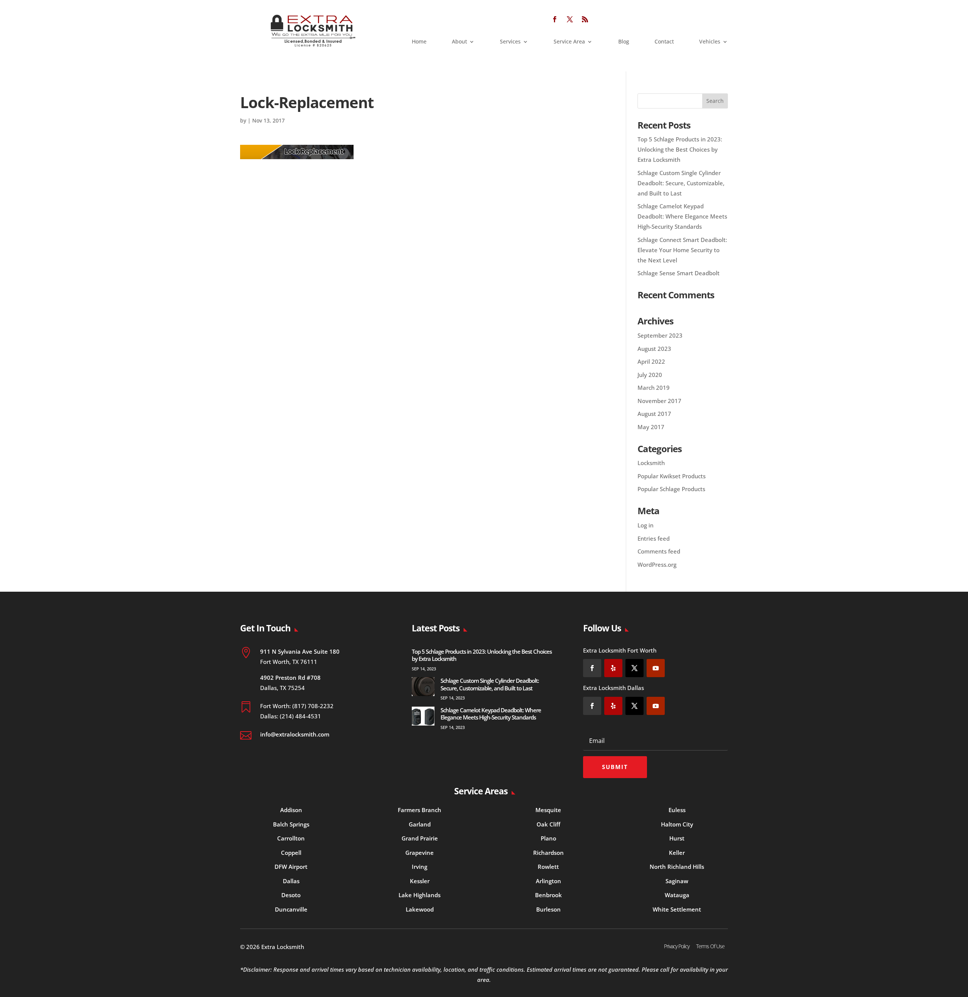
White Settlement (677, 909)
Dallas (291, 881)
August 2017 (654, 413)
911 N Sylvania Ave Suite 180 (300, 651)
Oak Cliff (548, 824)
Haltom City (677, 824)
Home (419, 42)
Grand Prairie (420, 838)
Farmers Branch (419, 810)
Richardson (548, 852)
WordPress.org (657, 564)
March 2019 (654, 387)
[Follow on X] (570, 19)
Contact (664, 42)
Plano (548, 838)
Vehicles (709, 42)
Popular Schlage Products (671, 489)
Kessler (420, 881)
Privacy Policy (676, 946)
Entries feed (654, 538)
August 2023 (654, 348)
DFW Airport (291, 866)
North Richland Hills (677, 866)
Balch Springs (291, 824)
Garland (420, 824)
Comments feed (659, 551)
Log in (645, 525)
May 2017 (651, 427)
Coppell (291, 852)
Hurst (676, 838)
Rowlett (548, 866)
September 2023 (660, 335)
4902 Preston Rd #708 (290, 677)
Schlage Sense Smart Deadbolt (679, 273)
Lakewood (420, 909)
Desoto (291, 895)
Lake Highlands (420, 895)
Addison (291, 810)
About (459, 42)
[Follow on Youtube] (656, 668)
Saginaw (677, 881)
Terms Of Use (710, 946)
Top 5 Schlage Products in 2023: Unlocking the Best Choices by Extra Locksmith (680, 149)
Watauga (677, 895)
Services (510, 42)
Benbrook (548, 895)
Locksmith (651, 463)
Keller (677, 852)
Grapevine (419, 852)
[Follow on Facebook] (555, 19)
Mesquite (548, 810)
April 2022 (651, 361)
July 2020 (650, 374)
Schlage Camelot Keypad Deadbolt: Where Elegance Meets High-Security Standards (682, 216)
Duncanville (291, 909)
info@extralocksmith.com (294, 734)
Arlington (548, 881)
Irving (419, 866)
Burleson (548, 909)
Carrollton (291, 838)
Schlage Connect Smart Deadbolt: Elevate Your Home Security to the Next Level (682, 250)
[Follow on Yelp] (613, 668)
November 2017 (659, 401)
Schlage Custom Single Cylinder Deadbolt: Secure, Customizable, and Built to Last (681, 183)
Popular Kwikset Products (672, 476)
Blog (623, 42)
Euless (677, 810)
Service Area (569, 42)
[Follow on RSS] (585, 19)
